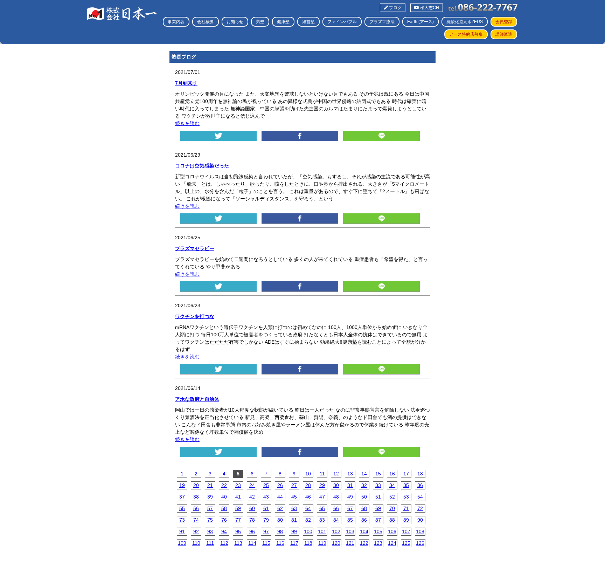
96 (252, 531)
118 (308, 543)
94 (224, 531)
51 (378, 497)
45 (294, 497)
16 (392, 473)
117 (294, 543)
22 (224, 485)
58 (224, 508)
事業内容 (176, 21)
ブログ (395, 7)
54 (420, 497)
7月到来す (186, 83)
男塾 (260, 21)
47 (322, 497)
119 (322, 543)
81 (294, 520)
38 (196, 497)
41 (238, 497)
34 (392, 485)
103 (350, 531)
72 (420, 508)
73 (182, 520)
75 (210, 520)
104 (364, 531)
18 (420, 473)
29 (322, 485)
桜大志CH (429, 7)
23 (238, 485)
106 (392, 531)
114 (252, 543)
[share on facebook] (300, 136)
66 (336, 508)
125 (406, 543)
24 (252, 485)
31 (350, 485)
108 (420, 531)
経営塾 (308, 21)
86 (364, 520)
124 (392, 543)
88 (392, 520)
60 (252, 508)
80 (280, 520)
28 (308, 485)
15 (378, 473)
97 (266, 531)
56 (196, 508)
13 (350, 473)
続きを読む (187, 123)
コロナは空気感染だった (202, 166)
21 (210, 485)
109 (182, 543)
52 (392, 497)
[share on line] (381, 136)
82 (308, 520)
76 (224, 520)
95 (238, 531)
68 (364, 508)
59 (238, 508)
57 (210, 508)
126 (420, 543)
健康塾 (283, 21)
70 (392, 508)
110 (196, 543)
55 (182, 508)
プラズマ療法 (382, 21)
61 (266, 508)
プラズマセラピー (194, 248)
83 (322, 520)
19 (182, 485)
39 (210, 497)
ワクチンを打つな (194, 316)
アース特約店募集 (466, 34)
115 (266, 543)
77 (238, 520)
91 (182, 531)
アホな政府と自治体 (197, 399)
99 (294, 531)
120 (336, 543)
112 (224, 543)
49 (350, 497)
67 (350, 508)
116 (280, 543)
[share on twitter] (218, 136)
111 (210, 543)
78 (252, 520)
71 (406, 508)
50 (364, 497)
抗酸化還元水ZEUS (464, 21)
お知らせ (235, 21)
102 (336, 531)
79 (266, 520)
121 (350, 543)
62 (280, 508)
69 (378, 508)
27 (294, 485)
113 (238, 543)
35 (406, 485)
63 (294, 508)
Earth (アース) (420, 21)
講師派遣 (503, 34)
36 (420, 485)
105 (378, 531)
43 (266, 497)
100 (308, 531)
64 (308, 508)
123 (378, 543)
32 (364, 485)
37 (182, 497)
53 (406, 497)
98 (280, 531)
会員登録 (503, 21)
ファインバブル (342, 21)
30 (336, 485)
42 (252, 497)
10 (308, 473)
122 (364, 543)
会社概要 (205, 21)
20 (196, 485)
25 (266, 485)
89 (406, 520)
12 (336, 473)
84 (336, 520)
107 (406, 531)
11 (322, 473)
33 (378, 485)
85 (350, 520)
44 (280, 497)
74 (196, 520)
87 (378, 520)
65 (322, 508)
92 (196, 531)
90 (420, 520)
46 (308, 497)
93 (210, 531)
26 (280, 485)
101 (322, 531)
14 (364, 473)
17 (406, 473)
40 (224, 497)
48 (336, 497)
